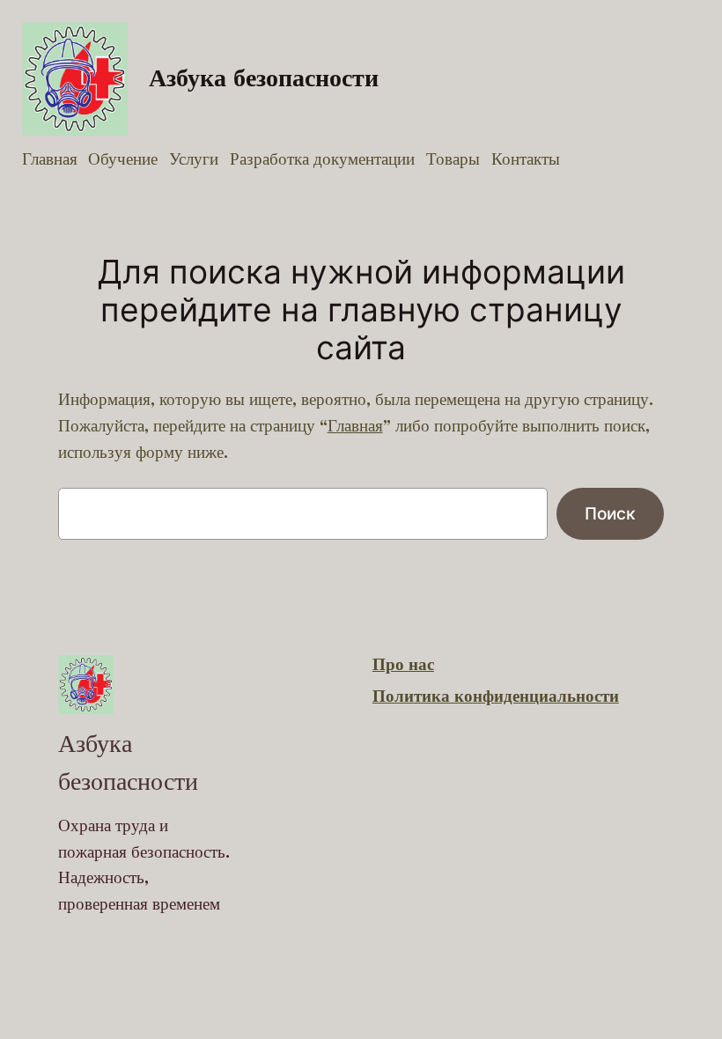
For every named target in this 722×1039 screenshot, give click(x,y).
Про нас (403, 664)
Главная (355, 426)
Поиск (610, 513)
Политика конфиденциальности (495, 696)
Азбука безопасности (264, 78)
